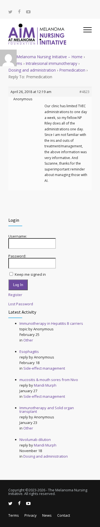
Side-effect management (44, 368)
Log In (18, 285)
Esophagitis (29, 351)
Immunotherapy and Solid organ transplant (46, 409)
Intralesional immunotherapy (51, 63)
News (47, 515)
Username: (17, 236)
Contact (63, 515)
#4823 (84, 91)
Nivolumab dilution (35, 439)
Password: (17, 256)
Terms (13, 515)
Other (28, 340)
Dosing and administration (32, 70)
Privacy (30, 515)
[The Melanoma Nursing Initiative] (45, 34)
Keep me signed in (30, 274)
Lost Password (20, 304)
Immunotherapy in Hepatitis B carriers (51, 323)
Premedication (72, 70)
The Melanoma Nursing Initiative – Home (45, 56)
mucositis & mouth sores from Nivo (48, 379)
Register (15, 295)
